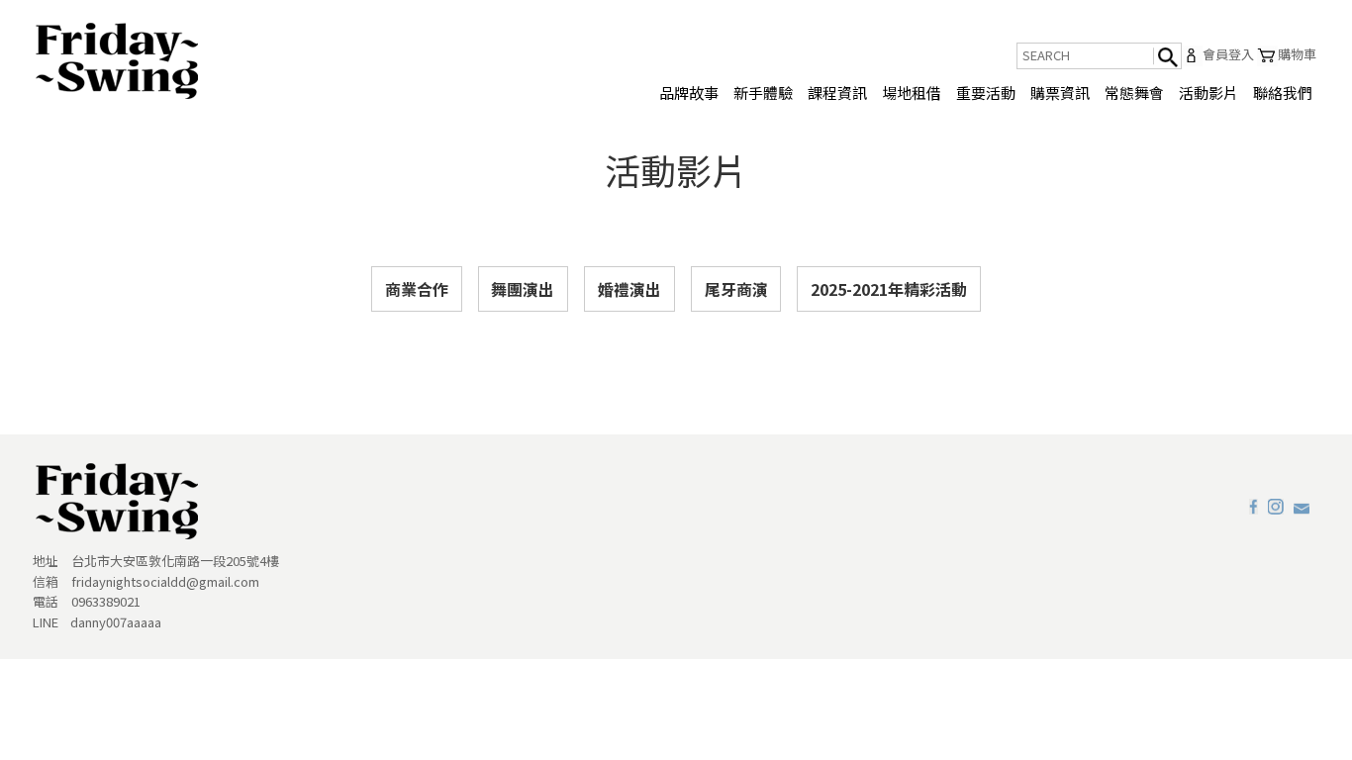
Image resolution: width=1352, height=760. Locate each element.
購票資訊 (1060, 92)
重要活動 (985, 92)
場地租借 (911, 92)
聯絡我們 (1282, 92)
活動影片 (1208, 92)
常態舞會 (1134, 92)
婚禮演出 (629, 289)
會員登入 (1228, 54)
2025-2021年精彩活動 (889, 289)
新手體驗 (763, 92)
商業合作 (416, 289)
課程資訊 (837, 92)
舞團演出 (522, 289)
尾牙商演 (736, 289)
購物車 (1297, 54)
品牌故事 (689, 92)
